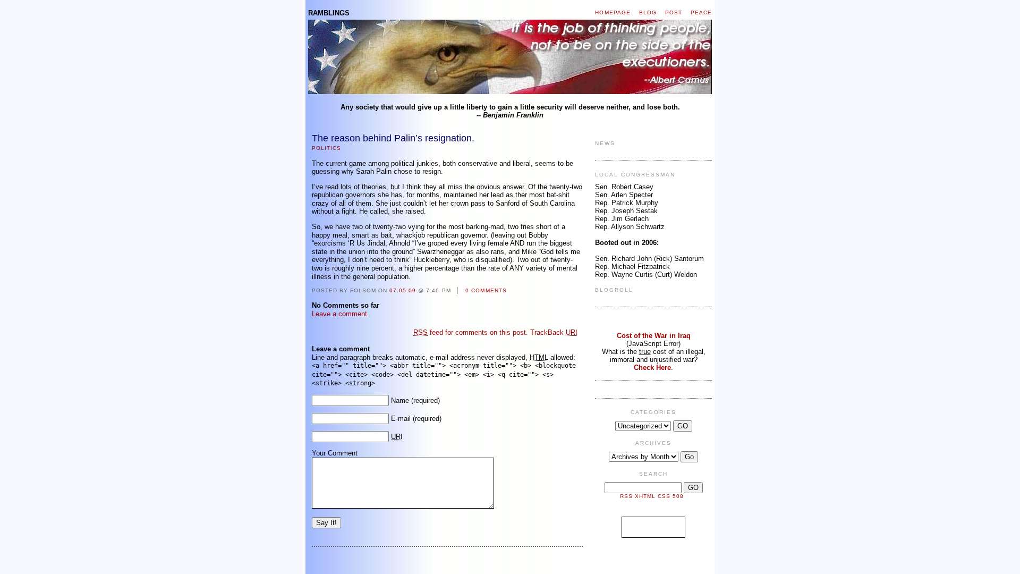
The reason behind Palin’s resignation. (393, 138)
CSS (664, 496)
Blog (648, 12)
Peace (701, 12)
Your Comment (335, 453)
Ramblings (329, 13)
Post (673, 12)
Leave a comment (339, 314)
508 (678, 496)
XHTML (645, 496)
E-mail (401, 419)
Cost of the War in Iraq (654, 336)
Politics (326, 148)
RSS (626, 496)
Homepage (612, 12)
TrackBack (553, 332)
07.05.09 (402, 290)
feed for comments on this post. (470, 332)
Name (400, 400)
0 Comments (485, 290)
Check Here (652, 368)
